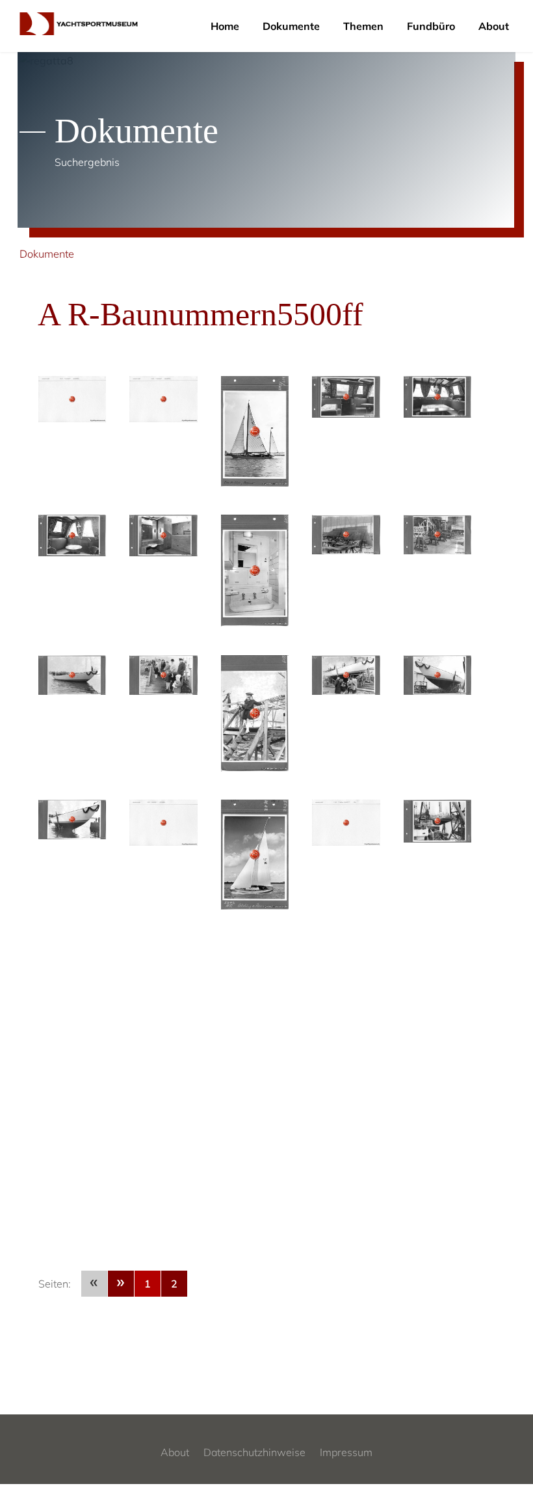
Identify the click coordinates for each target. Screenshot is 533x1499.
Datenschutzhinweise (254, 1452)
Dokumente (291, 26)
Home (225, 26)
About (493, 26)
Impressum (346, 1452)
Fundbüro (431, 26)
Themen (363, 26)
